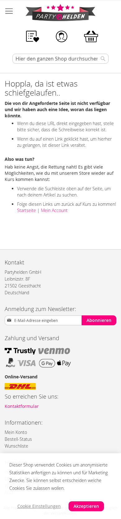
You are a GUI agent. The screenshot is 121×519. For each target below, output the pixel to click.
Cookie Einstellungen (39, 506)
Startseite (26, 210)
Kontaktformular (22, 406)
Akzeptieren (86, 506)
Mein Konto (16, 432)
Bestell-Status (18, 439)
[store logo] (60, 13)
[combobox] (60, 59)
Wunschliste (16, 446)
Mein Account (54, 210)
